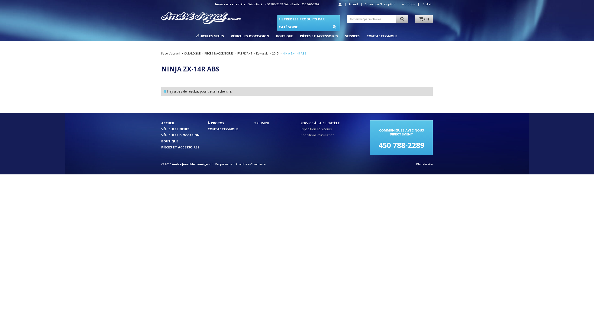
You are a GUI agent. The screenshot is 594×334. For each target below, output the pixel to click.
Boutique (284, 36)
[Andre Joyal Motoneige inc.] (201, 18)
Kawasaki (262, 53)
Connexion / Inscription (380, 4)
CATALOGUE (192, 53)
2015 (275, 53)
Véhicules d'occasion (250, 36)
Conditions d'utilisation (317, 135)
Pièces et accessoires (319, 36)
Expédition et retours (316, 129)
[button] (424, 19)
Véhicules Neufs (210, 36)
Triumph (261, 123)
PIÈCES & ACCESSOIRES (218, 53)
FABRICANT (244, 53)
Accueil (353, 4)
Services (352, 36)
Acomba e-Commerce (251, 164)
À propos (408, 4)
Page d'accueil (170, 53)
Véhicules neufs (175, 129)
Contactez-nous (382, 36)
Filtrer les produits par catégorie (302, 23)
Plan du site (424, 164)
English (427, 4)
